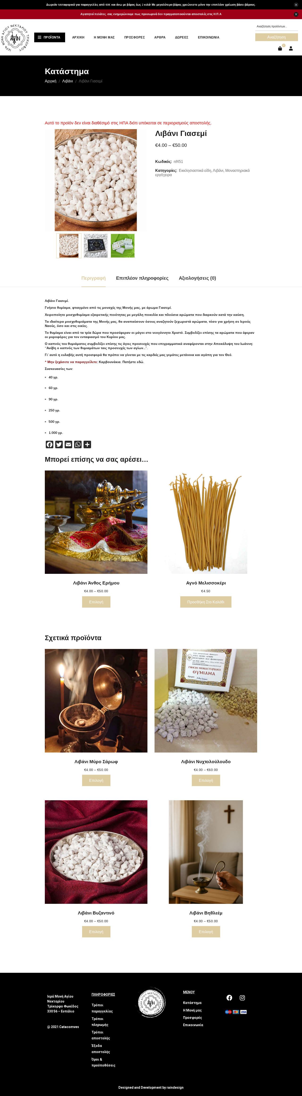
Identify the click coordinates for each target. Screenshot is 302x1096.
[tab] (93, 278)
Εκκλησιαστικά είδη (195, 171)
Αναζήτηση (276, 37)
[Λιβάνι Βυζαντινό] (96, 852)
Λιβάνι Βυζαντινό (96, 913)
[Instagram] (242, 997)
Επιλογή (96, 602)
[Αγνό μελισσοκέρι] (206, 522)
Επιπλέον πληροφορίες (142, 278)
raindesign (175, 1087)
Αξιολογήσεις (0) (197, 278)
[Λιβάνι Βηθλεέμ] (206, 852)
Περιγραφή (93, 278)
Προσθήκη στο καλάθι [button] (205, 602)
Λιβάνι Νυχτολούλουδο (206, 761)
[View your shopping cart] (280, 48)
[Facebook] (229, 997)
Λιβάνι (67, 81)
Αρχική (50, 81)
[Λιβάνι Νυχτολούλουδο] (206, 701)
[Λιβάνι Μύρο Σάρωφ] (96, 701)
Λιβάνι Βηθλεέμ (205, 913)
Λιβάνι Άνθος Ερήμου (96, 583)
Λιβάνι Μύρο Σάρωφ (96, 761)
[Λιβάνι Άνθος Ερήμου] (96, 522)
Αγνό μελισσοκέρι (206, 583)
